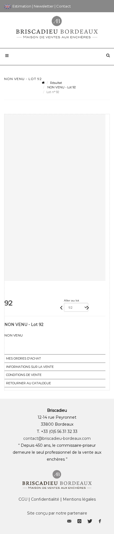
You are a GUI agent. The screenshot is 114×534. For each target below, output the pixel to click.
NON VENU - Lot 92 (61, 87)
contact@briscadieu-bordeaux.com (57, 438)
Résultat (56, 83)
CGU (23, 499)
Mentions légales (79, 499)
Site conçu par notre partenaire (57, 513)
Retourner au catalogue (28, 383)
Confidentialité (45, 499)
